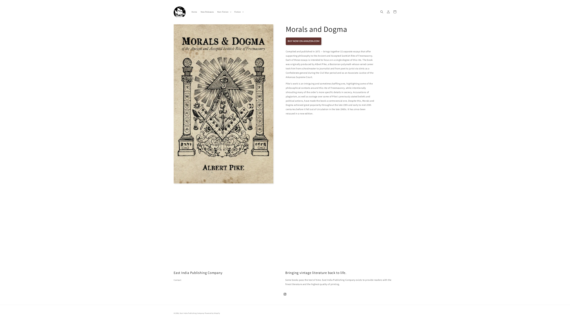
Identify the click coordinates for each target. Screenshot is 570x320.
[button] (224, 12)
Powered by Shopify (212, 313)
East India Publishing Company (192, 313)
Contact (177, 280)
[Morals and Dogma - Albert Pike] (303, 44)
